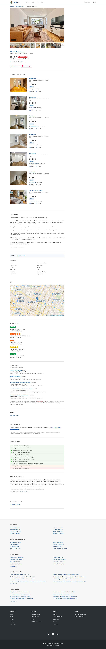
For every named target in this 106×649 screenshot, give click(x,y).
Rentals (27, 2)
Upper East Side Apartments (59, 559)
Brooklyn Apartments (58, 542)
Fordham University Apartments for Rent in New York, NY (66, 574)
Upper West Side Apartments (16, 559)
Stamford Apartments (15, 533)
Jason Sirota (33, 145)
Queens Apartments (14, 544)
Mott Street (32, 78)
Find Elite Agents (36, 614)
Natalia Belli (33, 182)
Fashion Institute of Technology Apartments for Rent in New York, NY (69, 576)
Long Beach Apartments (15, 531)
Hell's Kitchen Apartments (59, 561)
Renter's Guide (35, 616)
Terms (11, 619)
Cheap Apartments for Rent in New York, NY (20, 592)
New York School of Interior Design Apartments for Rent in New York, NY (69, 581)
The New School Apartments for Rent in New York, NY (22, 579)
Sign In (94, 2)
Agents (42, 2)
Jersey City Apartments (15, 529)
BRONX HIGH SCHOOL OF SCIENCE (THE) (19, 395)
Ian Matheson (34, 201)
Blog (37, 2)
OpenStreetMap (61, 315)
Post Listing (87, 2)
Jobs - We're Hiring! (80, 616)
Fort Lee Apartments (58, 529)
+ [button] (12, 287)
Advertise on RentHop (80, 614)
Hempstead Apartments (58, 544)
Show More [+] (13, 566)
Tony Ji (32, 89)
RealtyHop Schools (41, 401)
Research (55, 614)
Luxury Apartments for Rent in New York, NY (63, 594)
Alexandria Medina (35, 163)
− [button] (12, 289)
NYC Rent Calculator (37, 622)
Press (11, 616)
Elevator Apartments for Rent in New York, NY (20, 594)
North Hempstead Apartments (60, 548)
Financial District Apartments (16, 557)
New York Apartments (15, 527)
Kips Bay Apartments (15, 561)
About (11, 614)
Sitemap (55, 622)
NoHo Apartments (14, 415)
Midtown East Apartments (16, 564)
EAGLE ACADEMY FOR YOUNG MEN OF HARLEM (21, 389)
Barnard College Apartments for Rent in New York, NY (65, 579)
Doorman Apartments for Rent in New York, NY (64, 592)
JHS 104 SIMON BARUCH (15, 376)
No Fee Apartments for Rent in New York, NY (20, 596)
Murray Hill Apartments (58, 564)
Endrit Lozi (33, 107)
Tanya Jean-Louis (34, 126)
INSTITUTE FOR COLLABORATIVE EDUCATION (20, 382)
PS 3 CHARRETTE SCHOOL (16, 370)
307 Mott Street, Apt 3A (36, 190)
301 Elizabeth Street (17, 52)
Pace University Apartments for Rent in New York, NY (22, 576)
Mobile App (56, 619)
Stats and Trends (57, 616)
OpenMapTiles (54, 315)
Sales (33, 2)
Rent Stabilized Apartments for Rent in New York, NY (65, 598)
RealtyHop (12, 624)
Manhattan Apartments (15, 542)
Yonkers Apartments (57, 527)
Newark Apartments (57, 531)
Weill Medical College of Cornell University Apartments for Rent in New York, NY (28, 581)
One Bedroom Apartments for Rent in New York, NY (65, 596)
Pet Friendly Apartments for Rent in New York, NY (21, 598)
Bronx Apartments (57, 546)
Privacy (12, 622)
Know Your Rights (22, 255)
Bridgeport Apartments (58, 533)
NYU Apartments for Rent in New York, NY (19, 574)
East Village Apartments (58, 557)
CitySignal (55, 624)
